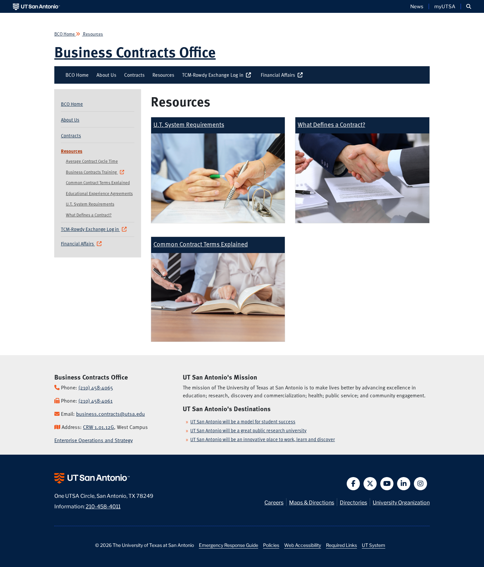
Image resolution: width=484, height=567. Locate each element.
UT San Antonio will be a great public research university (248, 430)
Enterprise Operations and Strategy (93, 440)
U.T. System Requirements (90, 204)
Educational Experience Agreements (99, 193)
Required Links (341, 545)
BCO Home (65, 33)
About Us (106, 74)
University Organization (401, 502)
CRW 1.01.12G (98, 427)
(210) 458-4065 (95, 387)
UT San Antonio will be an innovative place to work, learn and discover (262, 439)
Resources (92, 33)
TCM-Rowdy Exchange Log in (214, 74)
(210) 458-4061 (95, 401)
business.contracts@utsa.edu (110, 414)
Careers (273, 502)
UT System (373, 545)
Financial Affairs (279, 74)
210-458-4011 (103, 506)
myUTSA (444, 6)
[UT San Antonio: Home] (36, 6)
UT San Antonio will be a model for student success (242, 421)
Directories (353, 502)
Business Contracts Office (135, 51)
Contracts (134, 74)
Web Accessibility (302, 545)
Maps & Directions (311, 502)
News (416, 6)
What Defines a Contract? (89, 215)
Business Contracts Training (92, 172)
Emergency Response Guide (228, 545)
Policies (271, 545)
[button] (468, 6)
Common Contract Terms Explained (98, 182)
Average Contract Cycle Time (92, 161)
